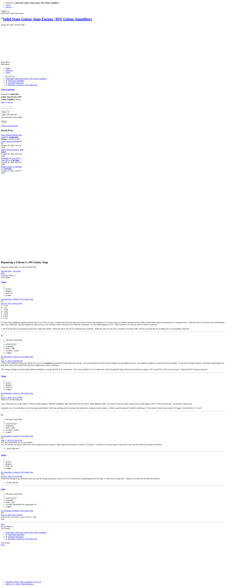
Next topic (17, 271)
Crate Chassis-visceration (10, 141)
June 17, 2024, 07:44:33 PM (11, 440)
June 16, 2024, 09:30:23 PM (11, 303)
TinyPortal (9, 582)
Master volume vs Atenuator (11, 167)
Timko (3, 282)
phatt (3, 489)
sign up (10, 102)
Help (16, 582)
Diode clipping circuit (9, 150)
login (3, 102)
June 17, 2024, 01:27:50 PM (11, 397)
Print (2, 273)
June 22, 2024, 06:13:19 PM (11, 515)
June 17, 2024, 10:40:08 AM (11, 361)
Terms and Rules (26, 582)
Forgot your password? (9, 126)
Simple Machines (27, 584)
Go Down (4, 275)
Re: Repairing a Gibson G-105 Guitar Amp (17, 299)
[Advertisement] (113, 43)
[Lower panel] (13, 76)
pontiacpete (13, 137)
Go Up (3, 526)
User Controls (7, 89)
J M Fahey (15, 160)
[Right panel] (7, 76)
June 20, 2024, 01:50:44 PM (11, 476)
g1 (2, 143)
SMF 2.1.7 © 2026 (13, 584)
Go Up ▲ (37, 582)
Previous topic (6, 271)
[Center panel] (10, 76)
